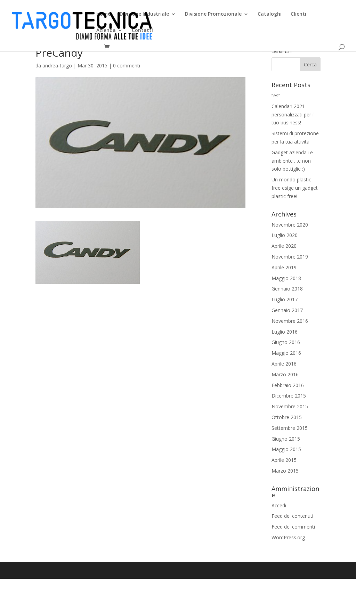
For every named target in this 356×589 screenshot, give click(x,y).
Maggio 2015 (286, 449)
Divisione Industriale (144, 14)
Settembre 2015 (290, 428)
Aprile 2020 (284, 246)
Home (103, 14)
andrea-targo (57, 65)
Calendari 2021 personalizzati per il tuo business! (293, 114)
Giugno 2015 (286, 438)
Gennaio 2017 (287, 310)
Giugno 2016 (286, 342)
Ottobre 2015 (287, 417)
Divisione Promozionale (213, 14)
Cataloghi (270, 14)
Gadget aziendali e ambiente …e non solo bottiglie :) (292, 160)
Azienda (106, 30)
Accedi (279, 505)
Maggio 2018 (286, 278)
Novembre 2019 (290, 256)
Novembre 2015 (290, 406)
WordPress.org (288, 537)
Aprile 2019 (284, 267)
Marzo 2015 (285, 470)
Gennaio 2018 (287, 288)
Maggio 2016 (286, 353)
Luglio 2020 (285, 235)
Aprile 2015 (284, 460)
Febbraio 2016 (288, 385)
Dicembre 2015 (289, 395)
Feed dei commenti (293, 526)
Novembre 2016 (290, 321)
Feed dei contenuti (292, 516)
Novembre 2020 (290, 224)
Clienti (298, 14)
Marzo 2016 (285, 374)
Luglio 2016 (285, 331)
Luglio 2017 (285, 299)
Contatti (142, 30)
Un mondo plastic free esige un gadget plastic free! (295, 187)
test (276, 95)
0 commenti (126, 65)
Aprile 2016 (284, 363)
